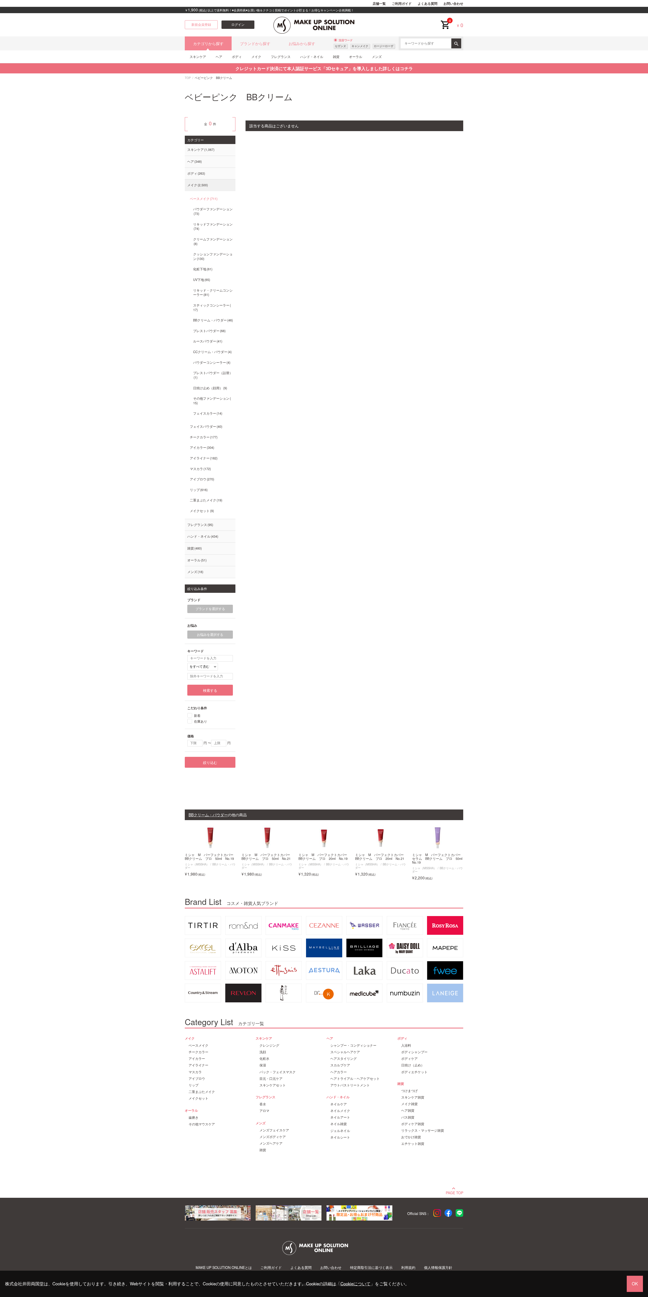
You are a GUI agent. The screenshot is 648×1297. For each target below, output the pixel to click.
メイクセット (201, 511)
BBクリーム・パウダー (212, 320)
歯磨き (193, 1117)
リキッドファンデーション (213, 226)
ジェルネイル (340, 1130)
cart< (445, 20)
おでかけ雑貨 (411, 1137)
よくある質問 (427, 3)
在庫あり (200, 721)
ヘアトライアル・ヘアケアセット (355, 1078)
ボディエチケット (414, 1072)
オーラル (355, 56)
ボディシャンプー (414, 1052)
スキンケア (198, 56)
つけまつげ (409, 1090)
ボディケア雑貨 (412, 1124)
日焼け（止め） (412, 1065)
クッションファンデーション (213, 256)
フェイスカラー (207, 413)
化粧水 (264, 1058)
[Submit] (456, 43)
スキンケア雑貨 (412, 1097)
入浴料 (406, 1045)
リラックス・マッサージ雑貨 (422, 1130)
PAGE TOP (454, 1192)
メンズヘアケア (270, 1143)
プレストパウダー (209, 331)
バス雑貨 (407, 1117)
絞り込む (210, 762)
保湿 (262, 1065)
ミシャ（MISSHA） (197, 864)
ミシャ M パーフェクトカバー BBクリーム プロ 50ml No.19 (210, 857)
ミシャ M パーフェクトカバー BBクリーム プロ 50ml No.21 (267, 857)
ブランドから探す (255, 43)
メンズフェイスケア (274, 1130)
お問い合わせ (453, 3)
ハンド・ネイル (311, 56)
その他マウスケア (202, 1124)
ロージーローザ (383, 46)
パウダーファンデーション (213, 211)
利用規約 (408, 1267)
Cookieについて (355, 1284)
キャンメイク (360, 46)
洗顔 (262, 1052)
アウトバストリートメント (350, 1085)
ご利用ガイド (402, 3)
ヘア (219, 56)
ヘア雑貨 (407, 1110)
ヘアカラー (338, 1072)
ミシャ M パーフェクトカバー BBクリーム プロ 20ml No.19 (324, 857)
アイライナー (203, 458)
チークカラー (203, 437)
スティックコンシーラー (211, 307)
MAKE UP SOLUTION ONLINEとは (224, 1267)
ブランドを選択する (210, 608)
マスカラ (200, 469)
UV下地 (201, 279)
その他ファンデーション (211, 400)
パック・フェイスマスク (277, 1072)
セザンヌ (340, 46)
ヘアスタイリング (343, 1058)
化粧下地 (202, 269)
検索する (210, 690)
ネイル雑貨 (338, 1124)
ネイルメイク (340, 1110)
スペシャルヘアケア (345, 1052)
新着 (197, 715)
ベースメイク (203, 198)
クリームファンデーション (213, 241)
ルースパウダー (207, 341)
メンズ (377, 56)
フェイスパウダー (205, 426)
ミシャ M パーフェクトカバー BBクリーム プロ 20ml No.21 (380, 857)
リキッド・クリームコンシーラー (213, 292)
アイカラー (201, 447)
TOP (188, 77)
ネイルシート (340, 1137)
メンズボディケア (272, 1136)
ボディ (237, 56)
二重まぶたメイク (205, 500)
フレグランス (281, 56)
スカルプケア (340, 1065)
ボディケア (409, 1058)
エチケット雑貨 (412, 1143)
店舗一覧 (379, 3)
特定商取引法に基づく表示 (371, 1267)
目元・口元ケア (270, 1078)
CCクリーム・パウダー (212, 352)
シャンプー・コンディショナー (353, 1045)
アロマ (264, 1110)
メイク (256, 56)
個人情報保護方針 (438, 1267)
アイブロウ (201, 479)
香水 (262, 1104)
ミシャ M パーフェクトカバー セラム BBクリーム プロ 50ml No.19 (437, 858)
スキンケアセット (272, 1085)
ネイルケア (338, 1104)
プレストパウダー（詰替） (213, 375)
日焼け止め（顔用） (209, 388)
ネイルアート (340, 1117)
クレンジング (269, 1045)
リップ (198, 490)
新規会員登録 (201, 24)
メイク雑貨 (409, 1104)
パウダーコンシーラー (211, 362)
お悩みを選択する (210, 634)
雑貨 (336, 56)
